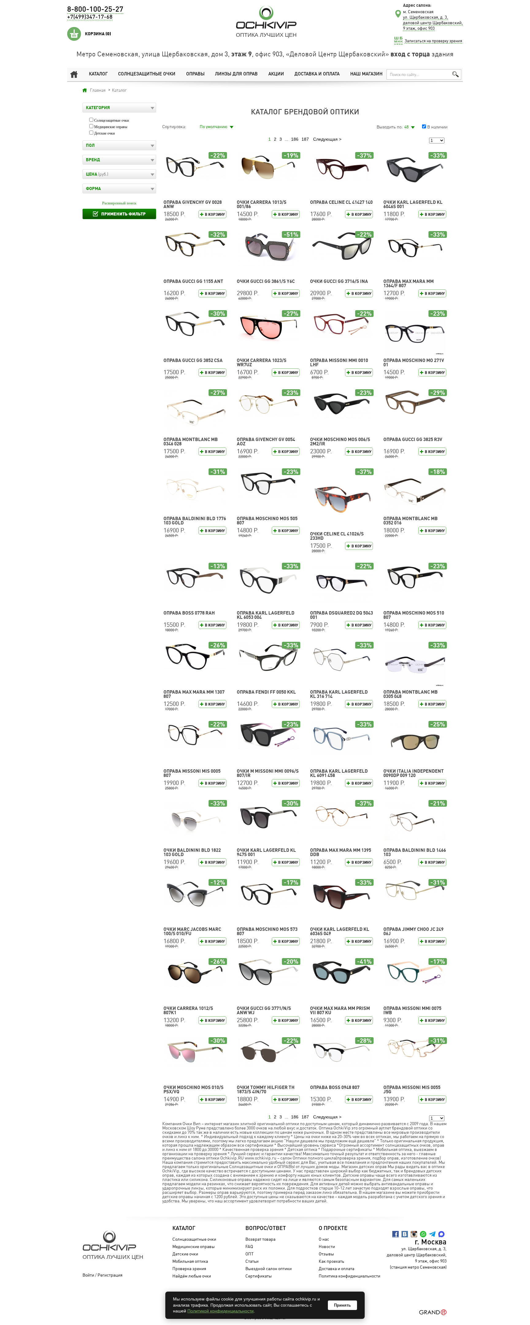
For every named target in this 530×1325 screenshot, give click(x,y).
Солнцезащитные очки (146, 74)
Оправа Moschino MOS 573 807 (267, 931)
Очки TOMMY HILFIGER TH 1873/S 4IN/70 (265, 1089)
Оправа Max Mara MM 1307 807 (194, 694)
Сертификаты (258, 1275)
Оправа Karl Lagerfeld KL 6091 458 (339, 773)
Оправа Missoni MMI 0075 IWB (412, 1010)
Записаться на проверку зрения (433, 40)
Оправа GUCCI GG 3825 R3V (412, 439)
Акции (276, 74)
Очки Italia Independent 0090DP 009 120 (413, 773)
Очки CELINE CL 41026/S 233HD (337, 536)
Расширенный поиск (119, 203)
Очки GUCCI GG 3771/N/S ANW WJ (264, 1010)
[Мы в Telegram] (432, 1234)
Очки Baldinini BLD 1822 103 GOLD (192, 852)
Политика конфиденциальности (349, 1275)
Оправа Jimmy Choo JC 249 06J (413, 931)
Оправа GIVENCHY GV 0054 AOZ (266, 441)
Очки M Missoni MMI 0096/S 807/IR (268, 773)
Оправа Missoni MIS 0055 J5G (411, 1089)
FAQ (249, 1246)
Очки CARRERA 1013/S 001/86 (261, 204)
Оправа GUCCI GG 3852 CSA (193, 360)
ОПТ (249, 1253)
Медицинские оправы (110, 127)
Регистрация (110, 1274)
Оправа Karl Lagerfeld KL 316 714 (339, 694)
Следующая (325, 139)
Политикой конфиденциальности (220, 1310)
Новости (327, 1246)
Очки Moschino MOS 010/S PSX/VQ (193, 1089)
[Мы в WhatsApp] (423, 1234)
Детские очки (104, 133)
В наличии (437, 126)
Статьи (252, 1261)
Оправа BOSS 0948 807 (334, 1087)
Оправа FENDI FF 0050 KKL (266, 692)
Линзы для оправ (236, 74)
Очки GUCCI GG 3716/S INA (339, 281)
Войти (88, 1274)
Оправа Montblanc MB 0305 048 (410, 694)
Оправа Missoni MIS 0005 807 (192, 773)
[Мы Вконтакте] (404, 1234)
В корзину (215, 214)
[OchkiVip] (266, 17)
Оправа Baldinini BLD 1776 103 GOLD (194, 521)
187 (305, 139)
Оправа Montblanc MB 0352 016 (410, 521)
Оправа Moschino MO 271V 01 (413, 362)
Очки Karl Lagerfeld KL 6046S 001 (413, 204)
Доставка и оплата (317, 74)
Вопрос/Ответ (265, 1228)
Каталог (98, 74)
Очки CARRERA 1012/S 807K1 (188, 1010)
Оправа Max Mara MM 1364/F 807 (408, 283)
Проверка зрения (189, 1268)
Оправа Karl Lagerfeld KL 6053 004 (265, 615)
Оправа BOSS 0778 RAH (189, 613)
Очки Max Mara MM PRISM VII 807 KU (340, 1010)
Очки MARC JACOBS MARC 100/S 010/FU (192, 931)
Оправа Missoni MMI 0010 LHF (339, 362)
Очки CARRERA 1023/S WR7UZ (261, 362)
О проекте (333, 1228)
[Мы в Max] (441, 1234)
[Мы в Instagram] (414, 1234)
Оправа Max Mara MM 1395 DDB (340, 852)
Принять (342, 1305)
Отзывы (326, 1253)
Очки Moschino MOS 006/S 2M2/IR (340, 441)
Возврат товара (260, 1239)
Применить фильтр (123, 213)
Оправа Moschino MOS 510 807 (413, 615)
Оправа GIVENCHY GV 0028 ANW (192, 204)
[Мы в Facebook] (395, 1234)
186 (294, 139)
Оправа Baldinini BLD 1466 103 (414, 852)
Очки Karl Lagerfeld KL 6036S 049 (339, 931)
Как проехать (331, 1261)
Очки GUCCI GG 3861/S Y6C (266, 281)
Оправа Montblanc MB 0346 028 (190, 441)
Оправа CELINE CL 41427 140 (341, 202)
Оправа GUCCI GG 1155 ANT (193, 281)
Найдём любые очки (191, 1275)
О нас (324, 1239)
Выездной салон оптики (268, 1268)
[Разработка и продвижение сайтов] (433, 1312)
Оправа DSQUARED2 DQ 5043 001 (341, 615)
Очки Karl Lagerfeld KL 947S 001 (266, 852)
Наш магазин (366, 74)
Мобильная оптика (190, 1261)
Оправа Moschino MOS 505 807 (267, 521)
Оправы (195, 74)
